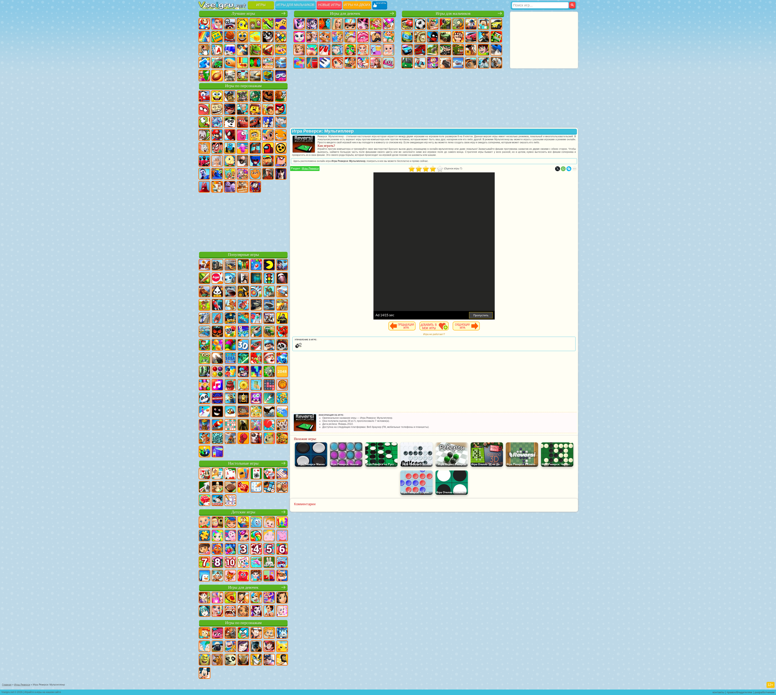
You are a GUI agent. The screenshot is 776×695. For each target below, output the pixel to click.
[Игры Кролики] (282, 562)
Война (255, 75)
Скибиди (217, 187)
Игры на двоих (357, 5)
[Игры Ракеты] (269, 398)
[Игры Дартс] (243, 412)
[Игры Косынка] (243, 474)
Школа (204, 75)
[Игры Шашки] (230, 487)
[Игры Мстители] (269, 660)
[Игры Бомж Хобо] (282, 660)
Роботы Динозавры (420, 50)
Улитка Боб (281, 96)
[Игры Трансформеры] (256, 660)
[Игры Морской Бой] (243, 318)
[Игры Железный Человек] (243, 660)
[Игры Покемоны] (282, 646)
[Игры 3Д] (243, 345)
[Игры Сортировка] (217, 452)
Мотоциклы (420, 37)
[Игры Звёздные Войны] (243, 358)
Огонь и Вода (325, 24)
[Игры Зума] (230, 345)
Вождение (230, 75)
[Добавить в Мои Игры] (434, 326)
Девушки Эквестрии (312, 24)
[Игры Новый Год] (269, 358)
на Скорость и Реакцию (204, 63)
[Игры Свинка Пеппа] (282, 536)
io (255, 37)
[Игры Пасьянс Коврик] (204, 487)
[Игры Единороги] (243, 536)
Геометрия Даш (217, 37)
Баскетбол (217, 75)
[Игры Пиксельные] (204, 345)
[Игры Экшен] (204, 265)
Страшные (268, 37)
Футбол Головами (242, 75)
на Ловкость (268, 24)
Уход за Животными (363, 63)
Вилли (204, 96)
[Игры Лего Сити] (230, 318)
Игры (261, 5)
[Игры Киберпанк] (282, 318)
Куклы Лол (388, 63)
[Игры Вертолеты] (243, 305)
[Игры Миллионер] (217, 398)
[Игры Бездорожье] (256, 305)
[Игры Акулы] (230, 292)
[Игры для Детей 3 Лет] (243, 549)
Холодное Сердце (312, 37)
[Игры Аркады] (269, 265)
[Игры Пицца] (230, 598)
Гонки (471, 37)
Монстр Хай (363, 24)
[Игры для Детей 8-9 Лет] (217, 562)
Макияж (350, 50)
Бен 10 (483, 50)
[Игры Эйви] (243, 611)
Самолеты (458, 63)
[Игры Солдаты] (269, 345)
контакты (718, 692)
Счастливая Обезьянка (281, 135)
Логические (281, 37)
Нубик (281, 161)
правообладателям (739, 692)
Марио (217, 135)
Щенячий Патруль (230, 96)
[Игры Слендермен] (282, 278)
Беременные (388, 37)
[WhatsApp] (563, 168)
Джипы (471, 63)
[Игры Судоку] (256, 487)
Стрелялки (445, 63)
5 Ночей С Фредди (268, 96)
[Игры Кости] (204, 500)
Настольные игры (243, 463)
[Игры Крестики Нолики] (230, 500)
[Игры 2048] (282, 372)
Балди (230, 161)
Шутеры (420, 63)
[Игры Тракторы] (269, 332)
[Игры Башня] (204, 425)
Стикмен (433, 37)
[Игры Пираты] (282, 345)
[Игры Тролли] (217, 633)
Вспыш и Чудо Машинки (255, 122)
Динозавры (255, 50)
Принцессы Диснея (363, 50)
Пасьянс (217, 50)
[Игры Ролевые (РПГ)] (282, 265)
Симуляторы (230, 24)
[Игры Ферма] (256, 358)
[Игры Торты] (230, 385)
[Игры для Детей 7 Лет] (204, 562)
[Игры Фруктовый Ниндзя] (204, 278)
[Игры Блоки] (230, 372)
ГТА (471, 50)
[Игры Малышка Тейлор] (256, 576)
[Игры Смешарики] (256, 522)
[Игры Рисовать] (243, 562)
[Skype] (568, 168)
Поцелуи (363, 37)
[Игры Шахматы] (217, 487)
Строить (268, 75)
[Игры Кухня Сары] (204, 598)
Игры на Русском (230, 50)
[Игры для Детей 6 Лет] (282, 549)
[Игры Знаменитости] (282, 611)
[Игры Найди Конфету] (256, 536)
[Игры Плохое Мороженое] (217, 292)
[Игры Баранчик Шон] (217, 646)
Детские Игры (242, 24)
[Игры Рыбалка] (256, 332)
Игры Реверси (310, 168)
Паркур (483, 63)
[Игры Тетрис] (256, 372)
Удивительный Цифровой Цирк (255, 187)
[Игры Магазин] (217, 598)
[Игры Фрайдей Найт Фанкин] (243, 372)
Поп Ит (204, 37)
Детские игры (243, 512)
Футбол (420, 24)
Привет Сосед (204, 174)
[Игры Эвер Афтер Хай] (256, 611)
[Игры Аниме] (204, 611)
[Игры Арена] (230, 305)
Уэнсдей (281, 174)
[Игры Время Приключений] (230, 646)
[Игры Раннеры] (230, 398)
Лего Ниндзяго (255, 96)
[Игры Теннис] (269, 425)
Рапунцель (299, 50)
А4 (217, 161)
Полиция (407, 50)
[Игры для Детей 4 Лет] (256, 549)
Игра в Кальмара (204, 161)
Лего (255, 109)
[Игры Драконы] (282, 332)
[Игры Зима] (282, 412)
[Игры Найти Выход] (256, 278)
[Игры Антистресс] (282, 398)
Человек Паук (230, 135)
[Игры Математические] (282, 522)
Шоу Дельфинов (217, 122)
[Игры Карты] (230, 474)
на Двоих (255, 24)
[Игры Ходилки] (204, 412)
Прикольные (268, 50)
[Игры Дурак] (204, 474)
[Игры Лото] (282, 487)
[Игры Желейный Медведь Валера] (243, 576)
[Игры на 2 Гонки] (282, 292)
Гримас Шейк (230, 187)
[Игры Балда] (282, 425)
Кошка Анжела (299, 37)
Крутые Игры (281, 63)
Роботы (496, 37)
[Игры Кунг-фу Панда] (230, 660)
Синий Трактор (230, 148)
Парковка (407, 24)
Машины (496, 24)
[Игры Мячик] (282, 385)
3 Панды (230, 122)
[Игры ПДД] (269, 278)
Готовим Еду (350, 63)
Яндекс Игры (281, 24)
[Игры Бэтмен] (256, 646)
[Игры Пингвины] (204, 576)
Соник (268, 122)
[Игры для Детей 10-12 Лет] (230, 562)
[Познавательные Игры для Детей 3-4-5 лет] (243, 522)
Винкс (337, 63)
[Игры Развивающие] (230, 522)
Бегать (433, 63)
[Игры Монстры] (256, 398)
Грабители (445, 50)
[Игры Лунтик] (230, 536)
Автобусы (407, 63)
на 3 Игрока (255, 63)
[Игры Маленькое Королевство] (269, 536)
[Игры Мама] (269, 611)
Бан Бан (204, 187)
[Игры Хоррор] (217, 412)
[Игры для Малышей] (204, 522)
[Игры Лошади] (204, 292)
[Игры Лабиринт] (217, 438)
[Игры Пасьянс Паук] (256, 474)
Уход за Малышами (388, 50)
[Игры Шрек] (204, 660)
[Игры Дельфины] (256, 562)
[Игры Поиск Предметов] (204, 372)
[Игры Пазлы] (204, 536)
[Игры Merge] (204, 452)
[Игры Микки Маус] (204, 673)
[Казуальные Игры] (256, 425)
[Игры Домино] (282, 474)
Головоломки (242, 63)
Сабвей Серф (268, 109)
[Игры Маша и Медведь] (217, 522)
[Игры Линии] (217, 372)
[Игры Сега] (230, 358)
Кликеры (204, 50)
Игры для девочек (345, 13)
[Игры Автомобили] (230, 265)
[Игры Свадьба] (217, 611)
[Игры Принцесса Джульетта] (217, 536)
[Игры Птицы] (269, 412)
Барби (337, 24)
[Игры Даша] (204, 549)
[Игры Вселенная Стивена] (269, 646)
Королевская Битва (471, 24)
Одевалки (337, 37)
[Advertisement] (243, 221)
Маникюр (325, 50)
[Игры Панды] (204, 398)
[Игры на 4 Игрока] (243, 265)
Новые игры (329, 5)
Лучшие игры (243, 13)
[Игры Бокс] (243, 438)
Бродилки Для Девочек (376, 24)
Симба (255, 174)
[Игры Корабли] (269, 305)
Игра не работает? (434, 334)
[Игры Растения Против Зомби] (269, 372)
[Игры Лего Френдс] (282, 598)
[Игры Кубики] (230, 332)
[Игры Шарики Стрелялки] (256, 265)
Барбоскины (281, 122)
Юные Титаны (217, 148)
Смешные (242, 37)
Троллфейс (217, 109)
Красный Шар (204, 109)
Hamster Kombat (242, 187)
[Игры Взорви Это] (230, 278)
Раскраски (388, 24)
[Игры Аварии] (204, 332)
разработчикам (765, 692)
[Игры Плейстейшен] (204, 438)
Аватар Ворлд (242, 174)
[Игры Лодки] (217, 318)
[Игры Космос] (217, 305)
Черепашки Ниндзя (407, 37)
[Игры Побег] (243, 278)
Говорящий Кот (242, 96)
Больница (312, 50)
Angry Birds (281, 109)
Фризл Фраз (242, 135)
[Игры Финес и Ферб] (204, 646)
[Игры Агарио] (217, 278)
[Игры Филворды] (269, 385)
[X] (557, 168)
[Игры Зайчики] (269, 562)
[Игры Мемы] (269, 438)
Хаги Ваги (255, 161)
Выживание (433, 50)
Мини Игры (281, 50)
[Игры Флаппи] (230, 412)
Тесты (350, 24)
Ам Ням (204, 122)
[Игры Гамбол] (243, 633)
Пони (299, 24)
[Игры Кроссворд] (243, 332)
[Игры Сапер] (269, 487)
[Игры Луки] (256, 292)
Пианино (325, 63)
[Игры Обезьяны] (217, 576)
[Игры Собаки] (256, 598)
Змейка (230, 63)
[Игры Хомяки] (282, 576)
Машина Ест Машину (458, 50)
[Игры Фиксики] (204, 633)
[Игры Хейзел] (269, 522)
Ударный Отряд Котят (204, 135)
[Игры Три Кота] (230, 576)
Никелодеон (268, 63)
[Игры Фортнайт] (269, 318)
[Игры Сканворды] (230, 425)
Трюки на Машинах (217, 63)
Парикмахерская (350, 37)
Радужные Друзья (217, 174)
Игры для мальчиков (295, 5)
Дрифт (496, 50)
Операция (337, 50)
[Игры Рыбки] (217, 549)
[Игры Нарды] (243, 487)
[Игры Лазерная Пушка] (204, 358)
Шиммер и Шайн (268, 135)
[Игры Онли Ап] (230, 438)
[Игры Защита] (269, 292)
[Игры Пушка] (217, 425)
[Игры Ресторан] (243, 598)
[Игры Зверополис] (230, 633)
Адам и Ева (255, 135)
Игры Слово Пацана (268, 174)
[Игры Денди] (243, 398)
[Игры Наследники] (243, 646)
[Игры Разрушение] (243, 385)
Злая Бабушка (242, 109)
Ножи (242, 50)
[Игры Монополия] (217, 500)
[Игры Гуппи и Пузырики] (269, 633)
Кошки (325, 37)
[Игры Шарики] (217, 345)
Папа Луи (376, 37)
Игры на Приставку (281, 75)
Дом (376, 63)
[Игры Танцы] (269, 598)
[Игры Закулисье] (243, 425)
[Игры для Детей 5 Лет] (269, 549)
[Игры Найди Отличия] (269, 576)
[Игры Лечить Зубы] (230, 611)
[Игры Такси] (282, 305)
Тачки (242, 122)
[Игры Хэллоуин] (217, 332)
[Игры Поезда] (204, 318)
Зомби (458, 24)
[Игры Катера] (256, 345)
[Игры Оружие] (217, 358)
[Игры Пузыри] (230, 549)
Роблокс (268, 161)
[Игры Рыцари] (282, 438)
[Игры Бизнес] (256, 385)
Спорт (230, 37)
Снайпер (483, 37)
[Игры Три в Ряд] (282, 358)
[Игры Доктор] (256, 318)
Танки (445, 24)
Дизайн (299, 63)
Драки (458, 37)
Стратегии (433, 24)
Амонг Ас (268, 148)
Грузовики (445, 37)
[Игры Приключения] (204, 305)
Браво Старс (281, 148)
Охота (496, 63)
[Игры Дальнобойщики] (217, 265)
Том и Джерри (204, 148)
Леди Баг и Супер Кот (230, 109)
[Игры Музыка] (217, 385)
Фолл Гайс (242, 148)
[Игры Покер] (269, 474)
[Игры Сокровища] (204, 385)
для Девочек (217, 24)
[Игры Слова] (256, 412)
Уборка (312, 63)
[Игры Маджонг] (217, 474)
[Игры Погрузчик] (243, 292)
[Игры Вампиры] (256, 438)
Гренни (242, 161)
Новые (204, 24)
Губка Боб (217, 96)
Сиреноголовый (255, 148)
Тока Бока (230, 174)
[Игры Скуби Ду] (217, 660)
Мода (376, 50)
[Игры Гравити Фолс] (256, 633)
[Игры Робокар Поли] (282, 633)
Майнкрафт (483, 24)
